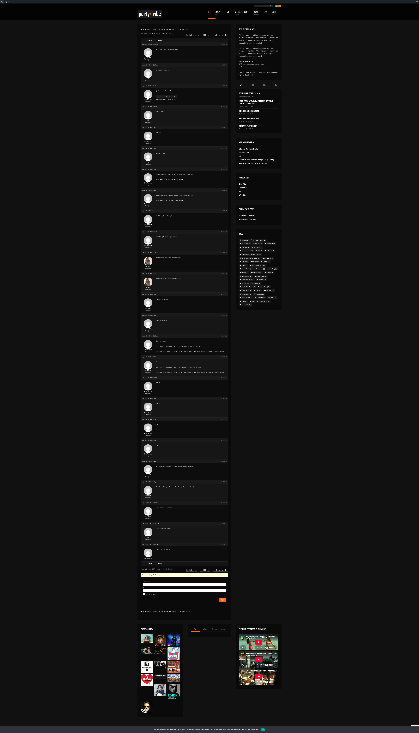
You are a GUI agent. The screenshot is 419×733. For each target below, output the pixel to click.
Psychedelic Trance (248, 287)
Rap (258, 290)
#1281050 (224, 232)
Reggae (269, 290)
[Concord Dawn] (160, 676)
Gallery (237, 13)
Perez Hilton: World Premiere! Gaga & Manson (169, 179)
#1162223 (224, 544)
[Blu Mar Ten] (160, 665)
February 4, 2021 (245, 96)
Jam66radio (244, 152)
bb (240, 156)
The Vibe (242, 184)
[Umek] (173, 692)
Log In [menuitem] (7, 2)
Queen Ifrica (265, 287)
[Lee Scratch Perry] (160, 640)
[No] (416, 730)
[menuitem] (2, 1)
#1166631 (224, 523)
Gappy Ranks (268, 258)
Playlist (245, 283)
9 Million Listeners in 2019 (249, 111)
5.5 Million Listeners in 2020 (249, 93)
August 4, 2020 (244, 106)
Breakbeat (271, 243)
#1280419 (224, 273)
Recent (214, 629)
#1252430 (224, 482)
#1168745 (224, 503)
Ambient (245, 240)
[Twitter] (276, 6)
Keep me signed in (150, 594)
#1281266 (224, 398)
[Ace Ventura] (173, 678)
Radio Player (246, 290)
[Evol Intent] (147, 680)
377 (223, 35)
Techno (272, 298)
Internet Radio (247, 269)
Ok (263, 729)
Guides (255, 261)
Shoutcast (260, 294)
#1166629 (224, 148)
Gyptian (266, 261)
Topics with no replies (247, 219)
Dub (260, 251)
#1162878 (224, 461)
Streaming (261, 298)
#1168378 (224, 44)
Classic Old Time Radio (248, 149)
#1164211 (224, 336)
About (218, 13)
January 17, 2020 (245, 114)
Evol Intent (257, 254)
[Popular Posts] (253, 85)
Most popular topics (246, 216)
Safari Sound (246, 294)
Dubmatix (270, 251)
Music (155, 29)
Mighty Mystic (257, 272)
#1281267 (224, 440)
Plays (195, 629)
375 (215, 35)
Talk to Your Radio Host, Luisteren (253, 163)
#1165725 (224, 211)
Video (254, 301)
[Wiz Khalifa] (160, 690)
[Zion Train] (160, 650)
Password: (146, 588)
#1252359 (224, 315)
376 (219, 35)
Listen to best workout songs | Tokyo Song (256, 160)
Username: (146, 582)
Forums (148, 29)
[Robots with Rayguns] (173, 653)
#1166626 (224, 65)
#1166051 (224, 378)
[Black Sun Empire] (173, 667)
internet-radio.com (258, 265)
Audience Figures (259, 240)
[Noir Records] (147, 667)
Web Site (242, 195)
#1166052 (224, 419)
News (265, 12)
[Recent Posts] (241, 85)
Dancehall (257, 247)
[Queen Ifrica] (147, 638)
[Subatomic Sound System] (173, 640)
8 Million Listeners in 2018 (249, 118)
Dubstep (245, 254)
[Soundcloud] (279, 6)
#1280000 (224, 357)
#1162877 (224, 294)
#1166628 (224, 107)
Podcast (256, 283)
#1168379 (224, 86)
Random (223, 629)
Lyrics (245, 272)
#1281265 (224, 190)
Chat (227, 12)
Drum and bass (247, 251)
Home (209, 12)
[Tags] (276, 85)
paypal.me (249, 61)
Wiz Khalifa (246, 305)
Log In (274, 13)
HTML (244, 265)
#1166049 (224, 169)
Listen (246, 12)
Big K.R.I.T (246, 243)
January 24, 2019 (245, 121)
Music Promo (247, 276)
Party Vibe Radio (248, 279)
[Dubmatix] (147, 707)
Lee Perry (273, 269)
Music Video (261, 276)
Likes (205, 629)
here (240, 75)
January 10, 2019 (245, 129)
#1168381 (224, 127)
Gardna (245, 261)
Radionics (243, 188)
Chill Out (245, 247)
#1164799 (224, 252)
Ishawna (261, 269)
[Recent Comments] (264, 85)
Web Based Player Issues (248, 126)
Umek (244, 301)
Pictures (262, 279)
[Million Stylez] (147, 650)
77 (208, 35)
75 (201, 35)
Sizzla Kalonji (247, 298)
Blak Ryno (258, 243)
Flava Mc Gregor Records (250, 258)
